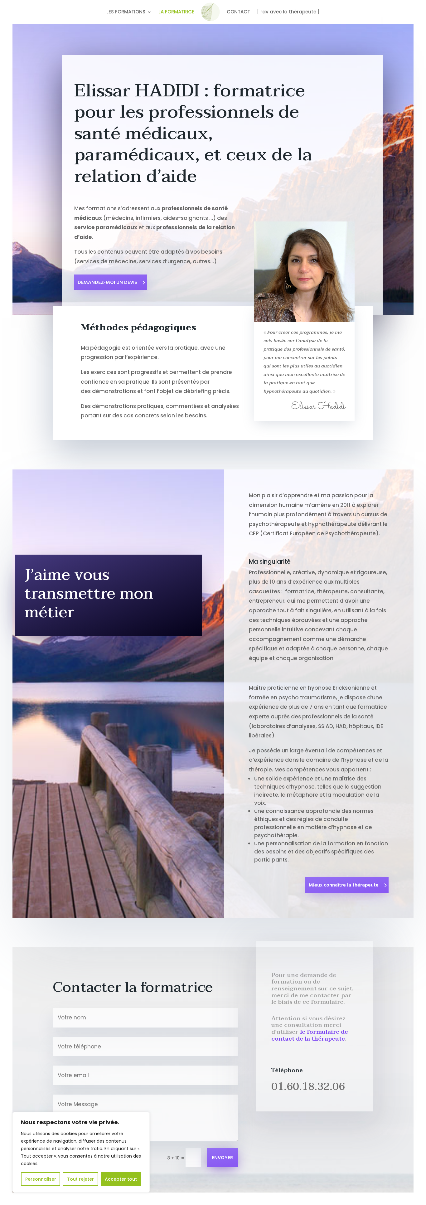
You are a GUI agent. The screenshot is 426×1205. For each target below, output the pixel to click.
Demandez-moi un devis (107, 283)
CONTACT (238, 11)
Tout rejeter (80, 1179)
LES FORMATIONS (125, 11)
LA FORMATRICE (176, 11)
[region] (81, 1152)
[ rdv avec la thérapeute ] (288, 11)
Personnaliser (40, 1179)
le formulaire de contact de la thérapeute (309, 1035)
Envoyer (222, 1158)
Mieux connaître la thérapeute (344, 885)
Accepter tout (121, 1179)
